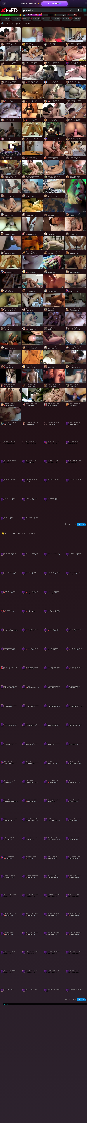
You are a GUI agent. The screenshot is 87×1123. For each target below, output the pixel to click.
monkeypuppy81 (10, 725)
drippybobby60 (9, 234)
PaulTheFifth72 (53, 462)
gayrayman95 (9, 291)
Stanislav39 (73, 611)
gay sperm (25, 18)
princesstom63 (9, 253)
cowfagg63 (30, 291)
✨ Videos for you (60, 15)
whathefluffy (31, 234)
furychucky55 (53, 574)
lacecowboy (9, 45)
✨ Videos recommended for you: (20, 533)
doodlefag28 (53, 234)
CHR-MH (72, 215)
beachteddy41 (9, 310)
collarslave (8, 706)
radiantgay (73, 839)
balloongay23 (9, 272)
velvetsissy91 (74, 668)
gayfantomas (74, 858)
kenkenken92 (9, 763)
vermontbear (31, 405)
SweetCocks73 (9, 64)
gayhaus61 (30, 310)
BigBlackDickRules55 (54, 555)
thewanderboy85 (32, 443)
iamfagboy (52, 801)
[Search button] (79, 10)
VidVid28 (73, 64)
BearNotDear (31, 329)
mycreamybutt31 (75, 329)
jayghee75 (8, 782)
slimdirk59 (73, 443)
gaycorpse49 (31, 593)
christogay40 (31, 177)
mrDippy (51, 102)
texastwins (8, 102)
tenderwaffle (74, 45)
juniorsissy (30, 574)
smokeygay (30, 196)
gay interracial (15, 18)
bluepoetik (8, 858)
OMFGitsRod (30, 763)
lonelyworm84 (74, 83)
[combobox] (49, 10)
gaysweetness (31, 64)
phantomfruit (74, 102)
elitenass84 (52, 348)
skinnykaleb (74, 574)
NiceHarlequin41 (10, 443)
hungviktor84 (9, 120)
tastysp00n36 (53, 120)
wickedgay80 (9, 367)
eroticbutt (73, 462)
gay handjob (45, 18)
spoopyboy (52, 329)
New (50, 15)
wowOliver (8, 744)
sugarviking (30, 668)
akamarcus (52, 481)
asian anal (77, 18)
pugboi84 (73, 234)
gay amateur (5, 18)
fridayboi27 (31, 500)
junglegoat (30, 481)
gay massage (56, 18)
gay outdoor (35, 18)
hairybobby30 (74, 424)
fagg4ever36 (74, 139)
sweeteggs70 (74, 782)
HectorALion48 (31, 272)
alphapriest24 (9, 348)
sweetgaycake (74, 272)
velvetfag (52, 310)
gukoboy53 (8, 215)
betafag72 (30, 45)
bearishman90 (31, 83)
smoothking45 (53, 83)
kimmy (8, 668)
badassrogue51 (31, 801)
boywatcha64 (53, 158)
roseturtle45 (74, 177)
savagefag (30, 139)
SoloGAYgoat (53, 687)
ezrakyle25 (8, 158)
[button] (85, 10)
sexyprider (8, 519)
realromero (52, 215)
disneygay (30, 649)
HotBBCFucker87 (32, 555)
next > (81, 524)
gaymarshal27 (31, 253)
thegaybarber (53, 196)
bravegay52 (30, 462)
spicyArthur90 (31, 519)
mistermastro (9, 611)
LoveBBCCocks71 (10, 574)
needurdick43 (74, 158)
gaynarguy (52, 177)
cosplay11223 (74, 291)
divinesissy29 (53, 649)
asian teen (65, 18)
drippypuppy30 (9, 405)
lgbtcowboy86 (9, 83)
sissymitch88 (31, 102)
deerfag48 (8, 481)
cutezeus (30, 839)
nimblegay (52, 424)
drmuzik (73, 386)
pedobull (51, 64)
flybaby (8, 139)
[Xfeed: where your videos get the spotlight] (11, 10)
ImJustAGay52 (53, 405)
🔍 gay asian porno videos (16, 23)
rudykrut (73, 630)
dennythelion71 (53, 443)
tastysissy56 (52, 593)
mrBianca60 (74, 405)
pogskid (51, 139)
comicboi (30, 630)
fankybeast (30, 120)
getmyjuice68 (9, 500)
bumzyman (52, 45)
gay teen (71, 15)
